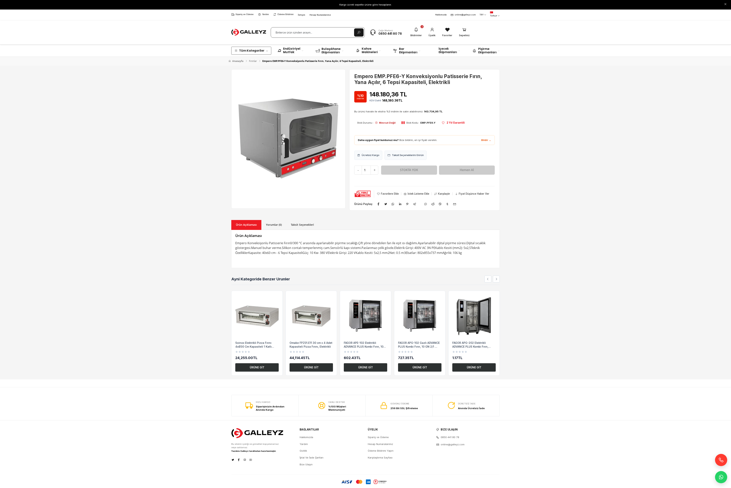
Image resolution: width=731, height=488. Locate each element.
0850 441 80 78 (390, 33)
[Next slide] (496, 279)
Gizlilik (303, 450)
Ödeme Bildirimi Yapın (380, 450)
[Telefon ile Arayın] (721, 460)
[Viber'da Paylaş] (440, 204)
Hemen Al (467, 170)
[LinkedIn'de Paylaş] (400, 204)
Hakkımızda (441, 14)
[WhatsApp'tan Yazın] (721, 477)
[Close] (725, 4)
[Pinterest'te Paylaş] (407, 204)
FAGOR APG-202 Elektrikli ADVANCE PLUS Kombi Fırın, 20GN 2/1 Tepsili (470, 346)
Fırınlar (253, 61)
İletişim (301, 15)
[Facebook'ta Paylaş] (378, 204)
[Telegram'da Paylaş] (414, 204)
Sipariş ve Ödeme (244, 14)
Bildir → (486, 140)
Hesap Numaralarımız (320, 15)
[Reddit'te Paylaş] (433, 204)
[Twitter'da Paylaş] (385, 204)
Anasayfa (237, 61)
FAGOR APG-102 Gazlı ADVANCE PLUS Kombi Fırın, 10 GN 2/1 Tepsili (419, 346)
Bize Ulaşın (306, 464)
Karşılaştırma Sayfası (380, 457)
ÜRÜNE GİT (257, 367)
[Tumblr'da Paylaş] (447, 204)
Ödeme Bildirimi (285, 14)
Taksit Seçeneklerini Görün (408, 155)
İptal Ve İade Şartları (311, 457)
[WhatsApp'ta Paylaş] (393, 204)
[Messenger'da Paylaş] (425, 204)
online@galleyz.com (465, 14)
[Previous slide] (487, 279)
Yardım (265, 14)
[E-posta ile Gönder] (454, 204)
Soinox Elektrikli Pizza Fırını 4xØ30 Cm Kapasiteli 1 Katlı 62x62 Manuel (253, 346)
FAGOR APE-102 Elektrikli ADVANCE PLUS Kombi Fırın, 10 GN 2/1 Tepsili (363, 346)
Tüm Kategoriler (251, 51)
